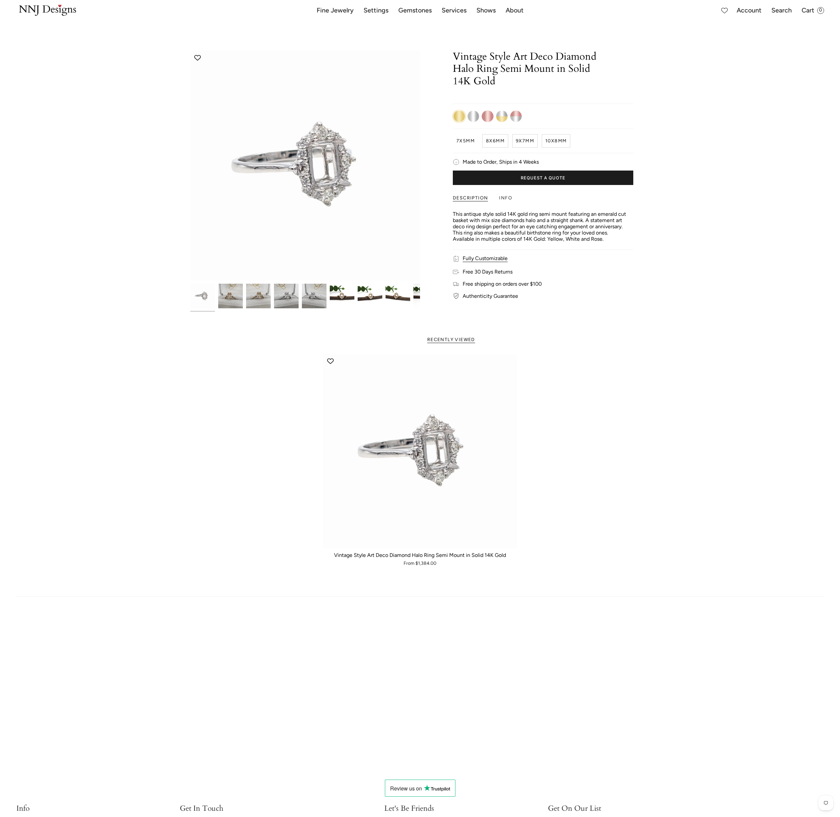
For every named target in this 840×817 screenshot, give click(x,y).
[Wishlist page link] (724, 10)
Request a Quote (543, 177)
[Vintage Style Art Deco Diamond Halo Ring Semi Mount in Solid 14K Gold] (420, 451)
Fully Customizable (485, 258)
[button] (335, 10)
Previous (190, 165)
